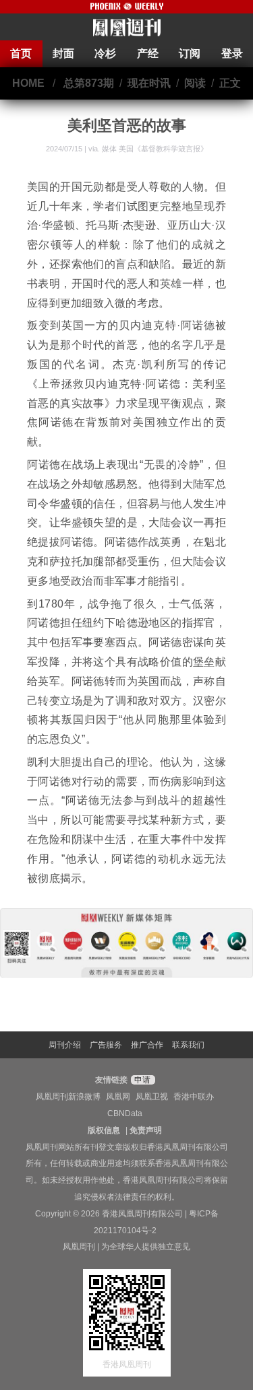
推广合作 (147, 1045)
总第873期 (88, 83)
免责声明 (146, 1130)
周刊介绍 (65, 1045)
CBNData (124, 1113)
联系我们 (188, 1045)
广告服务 (106, 1045)
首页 (21, 53)
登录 (232, 53)
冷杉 (105, 53)
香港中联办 (193, 1096)
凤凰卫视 (152, 1096)
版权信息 (104, 1130)
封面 (63, 53)
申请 (141, 1080)
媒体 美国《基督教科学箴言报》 (155, 149)
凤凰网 (118, 1096)
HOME (28, 83)
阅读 (195, 83)
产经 (148, 53)
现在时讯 (149, 83)
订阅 (189, 53)
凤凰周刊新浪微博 (68, 1096)
